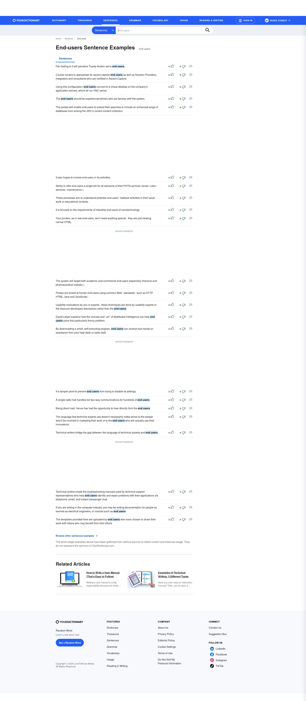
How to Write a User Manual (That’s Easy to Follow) (103, 574)
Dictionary (112, 627)
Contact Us (215, 627)
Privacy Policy (166, 634)
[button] (245, 20)
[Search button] (209, 30)
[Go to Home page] (26, 20)
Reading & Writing (117, 666)
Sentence (69, 38)
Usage (110, 659)
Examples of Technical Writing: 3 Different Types (173, 574)
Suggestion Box (218, 634)
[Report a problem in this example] (191, 66)
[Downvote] (184, 66)
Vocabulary (113, 653)
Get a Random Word (70, 642)
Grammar (112, 647)
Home (58, 38)
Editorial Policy (166, 640)
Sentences (101, 30)
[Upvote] (172, 66)
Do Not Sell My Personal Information (169, 661)
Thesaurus (113, 634)
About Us (163, 627)
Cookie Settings (167, 647)
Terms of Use (165, 653)
